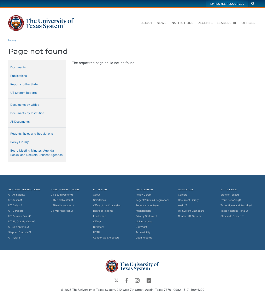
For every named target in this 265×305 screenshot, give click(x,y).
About (147, 23)
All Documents (20, 121)
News (161, 23)
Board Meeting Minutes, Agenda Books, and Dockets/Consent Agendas (36, 153)
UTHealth (61, 205)
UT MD (61, 210)
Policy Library (19, 142)
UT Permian (18, 216)
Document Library (188, 200)
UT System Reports (23, 92)
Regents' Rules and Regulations (31, 133)
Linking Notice (144, 221)
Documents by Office (24, 104)
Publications (18, 75)
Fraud (229, 200)
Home (12, 40)
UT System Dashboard (191, 210)
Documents (18, 67)
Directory (98, 226)
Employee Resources (227, 3)
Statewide (230, 216)
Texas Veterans (233, 210)
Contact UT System (189, 216)
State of (228, 194)
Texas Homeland (235, 205)
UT (15, 194)
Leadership (227, 23)
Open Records (144, 237)
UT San (17, 226)
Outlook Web (105, 237)
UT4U (96, 232)
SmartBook (99, 200)
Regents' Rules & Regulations (152, 200)
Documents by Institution (27, 113)
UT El (14, 210)
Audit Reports (143, 210)
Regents (205, 23)
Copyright (141, 226)
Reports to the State (24, 84)
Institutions (182, 23)
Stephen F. (18, 232)
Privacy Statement (146, 216)
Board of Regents (103, 210)
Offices (248, 23)
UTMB (61, 200)
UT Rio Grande (20, 221)
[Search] (253, 3)
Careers (182, 194)
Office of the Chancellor (107, 205)
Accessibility (143, 232)
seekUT (182, 205)
